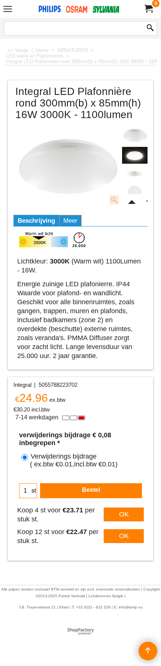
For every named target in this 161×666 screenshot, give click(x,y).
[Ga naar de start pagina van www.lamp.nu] (79, 9)
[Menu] (7, 10)
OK (124, 514)
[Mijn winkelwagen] (148, 8)
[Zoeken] (150, 28)
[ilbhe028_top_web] (135, 192)
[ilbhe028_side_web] (135, 174)
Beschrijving (36, 220)
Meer (70, 220)
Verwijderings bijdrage (74, 460)
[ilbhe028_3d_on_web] (135, 155)
